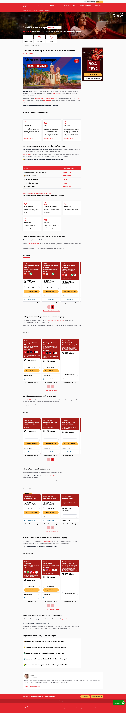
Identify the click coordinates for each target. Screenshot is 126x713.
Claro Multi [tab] (25, 412)
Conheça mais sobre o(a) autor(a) (32, 686)
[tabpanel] (52, 286)
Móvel (74, 5)
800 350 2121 (67, 176)
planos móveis (47, 100)
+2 (36, 352)
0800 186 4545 (92, 74)
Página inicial (27, 10)
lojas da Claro (65, 619)
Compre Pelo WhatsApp (31, 291)
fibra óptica (50, 209)
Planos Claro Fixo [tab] (27, 488)
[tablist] (52, 256)
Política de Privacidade (67, 706)
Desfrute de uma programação (56, 320)
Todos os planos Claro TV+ (52, 390)
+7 (55, 570)
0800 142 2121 (31, 367)
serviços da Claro (55, 93)
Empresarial (98, 5)
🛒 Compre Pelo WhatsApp (90, 1)
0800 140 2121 (31, 440)
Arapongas (47, 10)
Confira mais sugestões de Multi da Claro (51, 463)
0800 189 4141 (31, 508)
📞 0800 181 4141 (99, 1)
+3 (74, 274)
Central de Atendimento (85, 5)
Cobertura (35, 10)
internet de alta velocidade (42, 98)
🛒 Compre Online (85, 696)
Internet (52, 5)
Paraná (41, 10)
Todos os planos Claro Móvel (52, 609)
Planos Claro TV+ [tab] (27, 332)
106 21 (65, 179)
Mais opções (62, 701)
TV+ (45, 5)
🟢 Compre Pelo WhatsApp (97, 696)
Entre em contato (27, 154)
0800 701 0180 (67, 187)
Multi (59, 5)
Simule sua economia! (70, 374)
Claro (39, 5)
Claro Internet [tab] (26, 255)
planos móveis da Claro (46, 541)
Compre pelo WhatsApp (31, 443)
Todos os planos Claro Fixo (51, 531)
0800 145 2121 (54, 27)
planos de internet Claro (33, 243)
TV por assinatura (54, 98)
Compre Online (31, 287)
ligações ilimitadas (50, 475)
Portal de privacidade (75, 706)
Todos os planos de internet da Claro (51, 311)
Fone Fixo (66, 5)
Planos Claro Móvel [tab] (28, 553)
